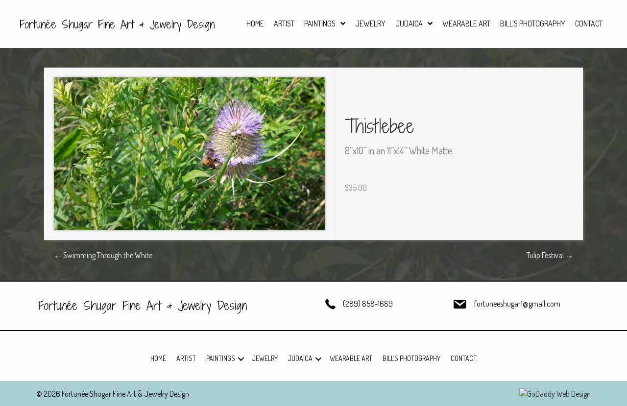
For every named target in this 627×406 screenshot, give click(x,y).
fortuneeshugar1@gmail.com (517, 304)
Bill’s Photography (411, 358)
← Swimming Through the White (103, 255)
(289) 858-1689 (368, 304)
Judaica (300, 358)
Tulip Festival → (550, 255)
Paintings (220, 358)
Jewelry (265, 358)
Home (158, 358)
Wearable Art (351, 358)
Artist (186, 358)
